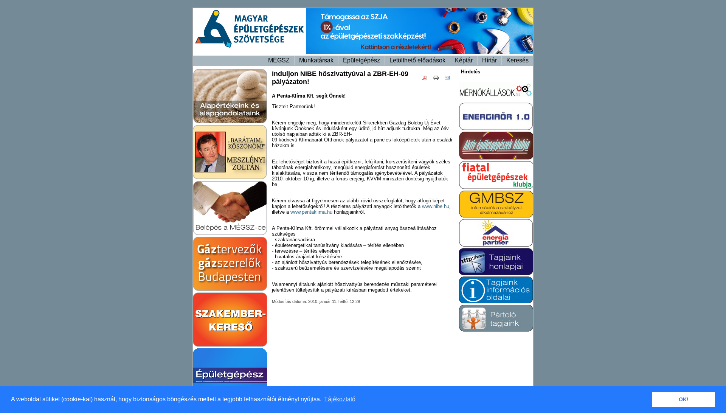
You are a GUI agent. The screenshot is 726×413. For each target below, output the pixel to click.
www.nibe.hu (435, 206)
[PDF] (426, 79)
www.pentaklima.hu (311, 212)
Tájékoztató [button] (339, 399)
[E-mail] (449, 79)
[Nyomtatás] (438, 79)
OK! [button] (684, 399)
